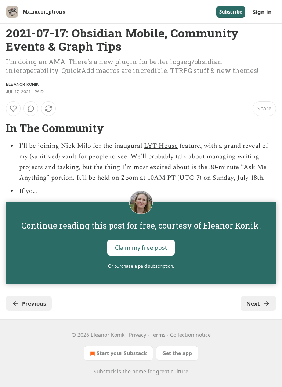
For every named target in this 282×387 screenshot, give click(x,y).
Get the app (177, 353)
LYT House (161, 146)
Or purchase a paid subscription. (141, 266)
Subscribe (230, 11)
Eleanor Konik (22, 84)
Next (253, 303)
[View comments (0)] (31, 108)
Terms (158, 334)
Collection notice (190, 334)
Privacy (137, 334)
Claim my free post (141, 248)
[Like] (13, 108)
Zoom (129, 178)
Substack (105, 371)
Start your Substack (122, 353)
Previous (34, 303)
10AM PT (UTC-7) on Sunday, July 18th (205, 178)
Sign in (262, 11)
